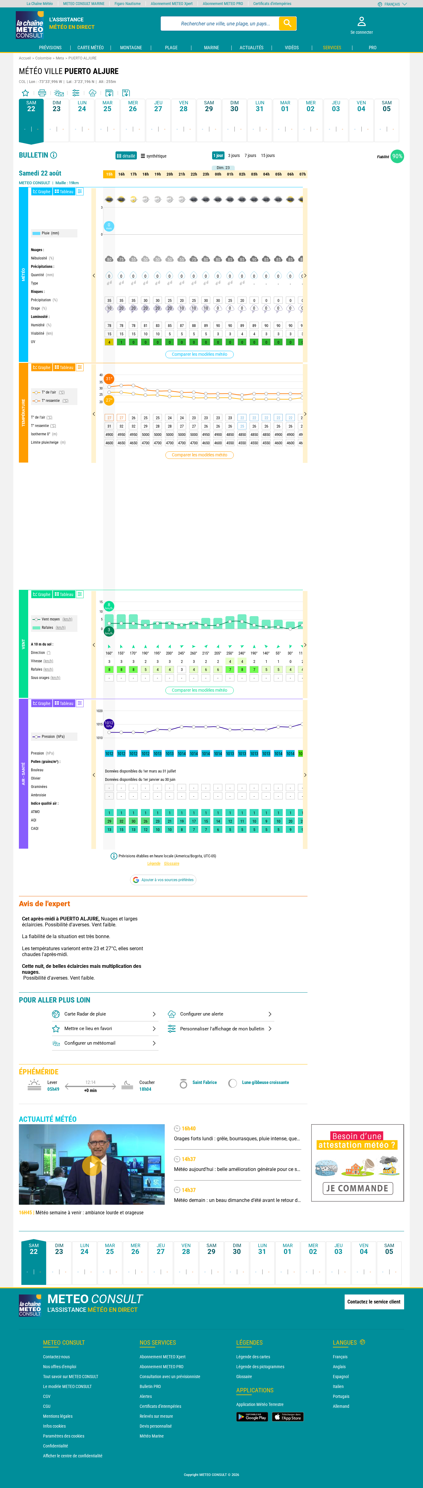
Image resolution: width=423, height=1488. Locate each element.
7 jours (250, 155)
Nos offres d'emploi (59, 1366)
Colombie (43, 58)
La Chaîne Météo (40, 3)
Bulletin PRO (150, 1386)
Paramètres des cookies (63, 1436)
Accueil (25, 58)
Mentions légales (57, 1416)
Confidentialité (55, 1445)
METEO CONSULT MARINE (83, 3)
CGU (46, 1406)
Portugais (341, 1396)
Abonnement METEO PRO (161, 1366)
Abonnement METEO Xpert (162, 1356)
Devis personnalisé (156, 1426)
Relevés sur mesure (156, 1416)
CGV (46, 1396)
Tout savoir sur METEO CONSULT (70, 1376)
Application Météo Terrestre (260, 1404)
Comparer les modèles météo (199, 354)
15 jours (268, 155)
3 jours (234, 155)
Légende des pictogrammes (260, 1366)
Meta (60, 58)
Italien (338, 1386)
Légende (153, 863)
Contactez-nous (56, 1356)
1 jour (218, 155)
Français (340, 1356)
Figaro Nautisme (128, 3)
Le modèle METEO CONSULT (67, 1386)
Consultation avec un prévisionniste (170, 1376)
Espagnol (341, 1376)
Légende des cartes (253, 1356)
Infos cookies (54, 1426)
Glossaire (171, 863)
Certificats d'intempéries (160, 1406)
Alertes (146, 1396)
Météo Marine (152, 1436)
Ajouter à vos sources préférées (168, 880)
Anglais (339, 1366)
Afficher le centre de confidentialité (72, 1455)
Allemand (341, 1406)
